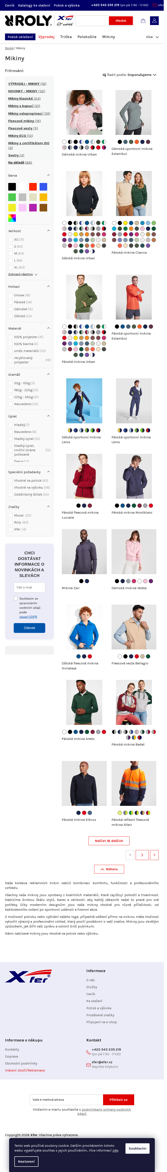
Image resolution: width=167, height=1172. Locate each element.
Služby (91, 987)
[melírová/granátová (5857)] (148, 732)
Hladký (21, 425)
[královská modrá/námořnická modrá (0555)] (75, 430)
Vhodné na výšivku (31, 487)
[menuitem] (20, 37)
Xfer (19, 529)
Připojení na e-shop (101, 1022)
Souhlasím (137, 1148)
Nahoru (112, 869)
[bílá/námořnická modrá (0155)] (92, 251)
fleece (21, 461)
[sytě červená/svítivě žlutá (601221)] (148, 813)
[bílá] (22, 185)
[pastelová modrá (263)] (81, 240)
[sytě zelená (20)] (125, 228)
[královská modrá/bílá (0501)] (81, 142)
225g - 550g (26, 397)
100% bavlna (25, 344)
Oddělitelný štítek (31, 494)
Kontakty (12, 1049)
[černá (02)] (75, 142)
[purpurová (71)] (64, 240)
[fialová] (33, 206)
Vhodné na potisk (30, 480)
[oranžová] (43, 196)
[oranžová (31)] (87, 234)
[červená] (33, 185)
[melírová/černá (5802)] (81, 147)
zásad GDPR (28, 617)
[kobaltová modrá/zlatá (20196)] (134, 737)
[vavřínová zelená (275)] (131, 142)
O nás (90, 980)
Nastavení (26, 1161)
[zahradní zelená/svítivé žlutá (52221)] (131, 813)
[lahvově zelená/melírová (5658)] (81, 228)
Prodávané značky (100, 1015)
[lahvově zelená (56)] (81, 245)
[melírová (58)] (87, 147)
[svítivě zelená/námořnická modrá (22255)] (87, 430)
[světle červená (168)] (92, 234)
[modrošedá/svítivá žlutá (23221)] (125, 813)
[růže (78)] (104, 234)
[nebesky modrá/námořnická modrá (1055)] (81, 430)
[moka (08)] (87, 245)
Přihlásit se (119, 1100)
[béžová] (33, 196)
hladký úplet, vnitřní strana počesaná (32, 450)
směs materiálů (29, 351)
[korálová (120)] (92, 245)
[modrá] (43, 185)
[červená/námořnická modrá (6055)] (98, 430)
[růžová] (22, 206)
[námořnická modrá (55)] (75, 147)
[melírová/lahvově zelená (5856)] (142, 732)
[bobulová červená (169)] (98, 234)
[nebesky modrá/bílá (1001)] (92, 142)
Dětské (22, 316)
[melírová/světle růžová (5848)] (137, 732)
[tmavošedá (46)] (137, 228)
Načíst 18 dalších (109, 841)
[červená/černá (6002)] (92, 147)
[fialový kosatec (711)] (87, 251)
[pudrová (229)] (98, 245)
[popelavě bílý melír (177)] (98, 240)
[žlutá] (12, 206)
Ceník (10, 5)
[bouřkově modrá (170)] (125, 142)
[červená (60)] (98, 147)
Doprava (11, 1056)
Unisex (21, 295)
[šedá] (22, 196)
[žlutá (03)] (75, 234)
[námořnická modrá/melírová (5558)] (70, 147)
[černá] (12, 185)
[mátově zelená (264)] (92, 240)
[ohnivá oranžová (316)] (137, 142)
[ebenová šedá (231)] (104, 245)
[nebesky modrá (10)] (148, 223)
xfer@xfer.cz (102, 1062)
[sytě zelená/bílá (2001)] (104, 142)
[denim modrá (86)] (90, 813)
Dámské (23, 309)
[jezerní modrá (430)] (81, 251)
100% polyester (28, 337)
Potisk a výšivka (67, 5)
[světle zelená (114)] (154, 223)
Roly (20, 522)
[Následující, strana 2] (142, 855)
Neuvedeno (25, 404)
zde (115, 1150)
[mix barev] (12, 217)
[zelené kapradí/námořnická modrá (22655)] (92, 430)
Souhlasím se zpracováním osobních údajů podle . (29, 608)
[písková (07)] (104, 240)
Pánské (22, 302)
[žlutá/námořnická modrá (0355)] (70, 430)
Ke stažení (94, 1001)
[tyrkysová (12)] (75, 240)
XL (19, 267)
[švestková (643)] (148, 142)
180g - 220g (25, 390)
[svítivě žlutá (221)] (120, 813)
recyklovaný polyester (32, 360)
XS (18, 239)
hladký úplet (26, 439)
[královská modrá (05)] (87, 142)
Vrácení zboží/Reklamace (25, 1070)
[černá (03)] (120, 142)
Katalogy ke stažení (34, 5)
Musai (22, 515)
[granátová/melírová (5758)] (87, 228)
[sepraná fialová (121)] (70, 240)
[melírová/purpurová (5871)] (128, 737)
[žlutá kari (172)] (81, 234)
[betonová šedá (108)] (64, 245)
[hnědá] (43, 206)
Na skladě (19, 162)
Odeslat (29, 628)
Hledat (121, 20)
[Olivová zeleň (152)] (98, 142)
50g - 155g (24, 383)
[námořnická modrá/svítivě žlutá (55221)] (137, 813)
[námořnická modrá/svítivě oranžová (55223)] (142, 813)
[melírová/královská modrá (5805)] (131, 732)
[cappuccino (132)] (70, 234)
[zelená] (12, 196)
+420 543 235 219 (105, 5)
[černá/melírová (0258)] (70, 142)
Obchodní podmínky (21, 1063)
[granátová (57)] (70, 245)
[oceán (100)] (142, 223)
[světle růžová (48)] (75, 245)
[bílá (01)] (64, 142)
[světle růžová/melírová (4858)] (64, 147)
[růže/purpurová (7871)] (104, 147)
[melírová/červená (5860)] (154, 732)
